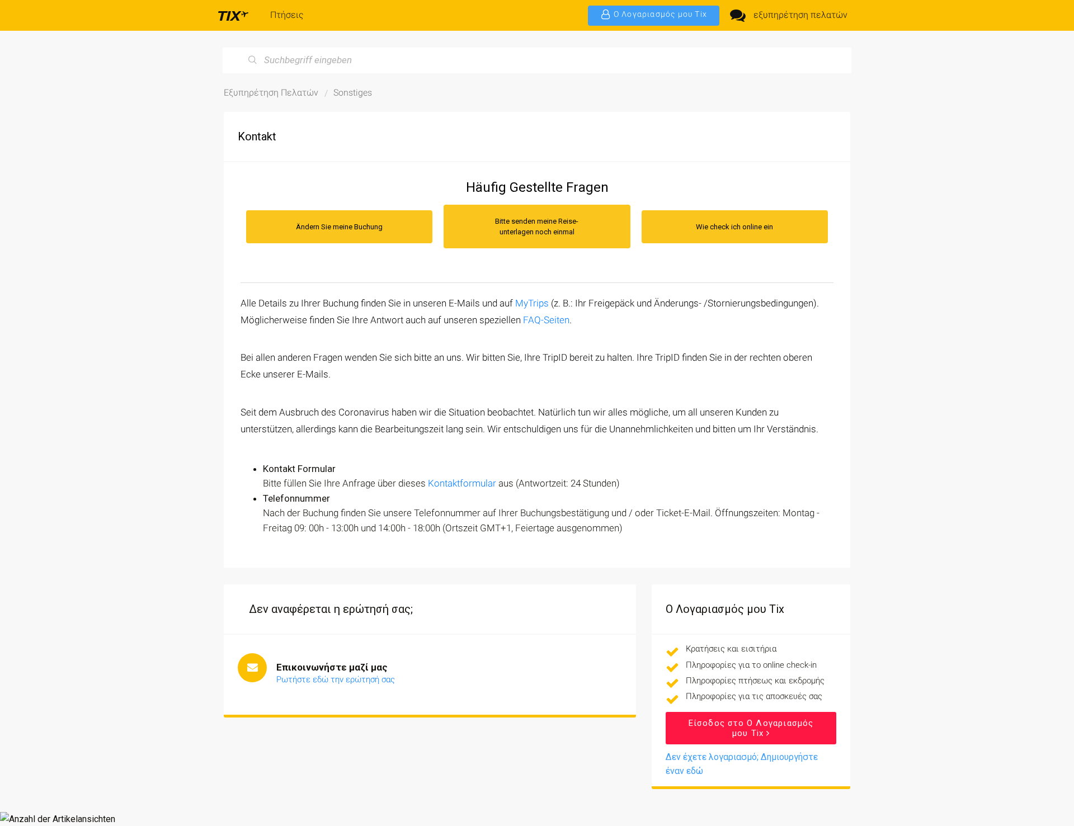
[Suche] (253, 60)
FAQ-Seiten (546, 319)
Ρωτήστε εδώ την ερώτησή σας (335, 679)
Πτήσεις (287, 15)
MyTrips (532, 303)
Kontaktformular (462, 483)
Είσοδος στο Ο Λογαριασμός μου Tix (751, 728)
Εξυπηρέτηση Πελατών (271, 92)
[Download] (516, 270)
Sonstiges (352, 92)
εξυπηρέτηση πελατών (800, 15)
